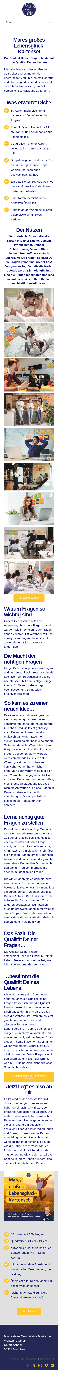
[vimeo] (46, 1365)
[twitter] (34, 1365)
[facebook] (28, 1365)
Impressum (47, 1358)
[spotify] (52, 1365)
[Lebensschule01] (29, 1172)
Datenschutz (29, 1358)
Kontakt (14, 1358)
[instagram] (40, 1365)
